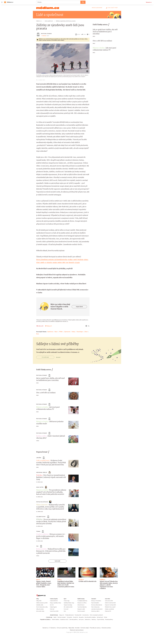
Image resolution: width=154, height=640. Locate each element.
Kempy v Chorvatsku (96, 600)
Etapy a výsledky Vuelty (55, 602)
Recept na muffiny (81, 602)
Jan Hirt (52, 604)
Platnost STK (108, 611)
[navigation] (2, 2)
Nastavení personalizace (76, 630)
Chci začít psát (113, 7)
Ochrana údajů (85, 628)
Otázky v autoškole (109, 609)
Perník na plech (81, 611)
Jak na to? (58, 357)
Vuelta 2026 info (54, 600)
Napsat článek (79, 306)
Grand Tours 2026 (54, 611)
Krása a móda (41, 549)
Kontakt (77, 628)
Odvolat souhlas (106, 628)
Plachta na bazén (62, 617)
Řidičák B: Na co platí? (110, 607)
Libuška (38, 457)
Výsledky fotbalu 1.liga (69, 602)
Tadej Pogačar (53, 607)
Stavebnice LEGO (64, 619)
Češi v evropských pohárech (96, 615)
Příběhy (39, 519)
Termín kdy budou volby (42, 607)
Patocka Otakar (46, 33)
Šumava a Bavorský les (96, 604)
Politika (39, 475)
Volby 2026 (38, 600)
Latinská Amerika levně (96, 609)
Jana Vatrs (39, 487)
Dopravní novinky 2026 (110, 604)
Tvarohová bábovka (82, 607)
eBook (78, 34)
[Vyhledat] (83, 2)
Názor (56, 331)
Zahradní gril (100, 617)
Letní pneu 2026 (109, 600)
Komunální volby (40, 611)
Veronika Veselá (41, 472)
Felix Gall (52, 609)
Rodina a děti (41, 436)
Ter (37, 546)
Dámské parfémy (73, 619)
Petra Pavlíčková (42, 501)
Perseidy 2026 (78, 615)
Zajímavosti (67, 331)
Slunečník (75, 617)
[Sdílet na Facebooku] (86, 326)
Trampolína (69, 617)
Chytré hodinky (100, 619)
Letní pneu (81, 619)
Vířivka (105, 617)
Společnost (50, 331)
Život (37, 334)
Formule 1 (66, 609)
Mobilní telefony (55, 619)
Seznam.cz (149, 2)
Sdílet (84, 34)
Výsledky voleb (39, 604)
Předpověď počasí (69, 615)
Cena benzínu (85, 615)
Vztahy (73, 331)
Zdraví (86, 331)
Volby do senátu (40, 609)
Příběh (61, 331)
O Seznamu (52, 628)
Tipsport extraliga (68, 604)
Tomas (38, 531)
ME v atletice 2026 (68, 607)
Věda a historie (41, 505)
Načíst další (57, 561)
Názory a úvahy (98, 48)
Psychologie (80, 331)
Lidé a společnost (42, 460)
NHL (65, 611)
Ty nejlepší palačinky (82, 600)
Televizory (93, 619)
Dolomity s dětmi (95, 611)
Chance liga (66, 600)
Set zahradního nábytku (90, 617)
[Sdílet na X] (89, 326)
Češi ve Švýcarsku (95, 607)
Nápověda (71, 628)
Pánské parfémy (109, 619)
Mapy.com (61, 615)
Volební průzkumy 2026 (41, 602)
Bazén (55, 617)
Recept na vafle (81, 609)
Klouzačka (81, 617)
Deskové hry (87, 619)
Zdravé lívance (80, 604)
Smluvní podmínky (62, 628)
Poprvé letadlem (95, 602)
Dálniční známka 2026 (110, 602)
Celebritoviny (41, 516)
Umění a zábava (42, 534)
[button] (63, 59)
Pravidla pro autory (95, 628)
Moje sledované (97, 7)
